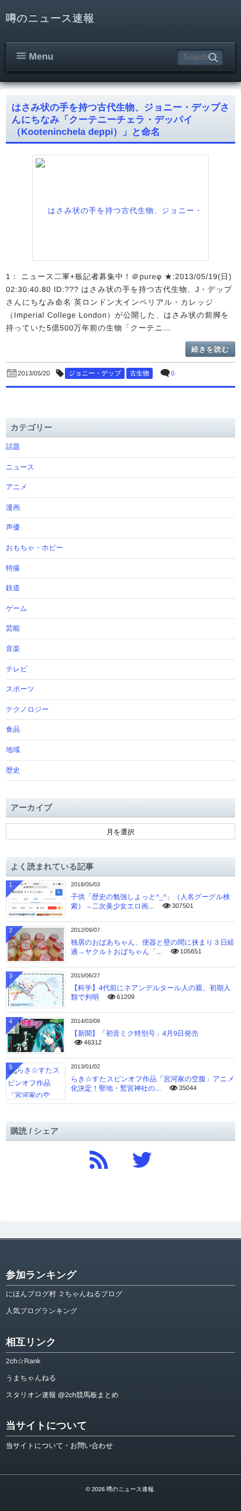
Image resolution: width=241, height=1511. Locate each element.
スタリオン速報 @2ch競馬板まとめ (62, 1395)
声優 (13, 527)
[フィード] (98, 1156)
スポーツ (20, 689)
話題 (13, 447)
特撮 (13, 568)
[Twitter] (142, 1156)
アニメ (16, 487)
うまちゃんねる (31, 1378)
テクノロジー (27, 709)
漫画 (13, 507)
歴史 (13, 770)
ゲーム (16, 608)
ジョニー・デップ (94, 373)
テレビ (16, 669)
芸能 (13, 628)
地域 (13, 750)
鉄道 (13, 588)
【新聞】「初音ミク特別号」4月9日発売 (134, 1033)
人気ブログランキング (41, 1311)
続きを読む (210, 349)
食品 (13, 729)
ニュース (20, 467)
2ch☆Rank (23, 1361)
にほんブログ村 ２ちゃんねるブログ (64, 1294)
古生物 (139, 373)
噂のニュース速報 (50, 18)
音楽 (13, 649)
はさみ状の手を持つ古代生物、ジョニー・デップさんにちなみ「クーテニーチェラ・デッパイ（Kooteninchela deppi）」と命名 (121, 120)
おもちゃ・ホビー (34, 548)
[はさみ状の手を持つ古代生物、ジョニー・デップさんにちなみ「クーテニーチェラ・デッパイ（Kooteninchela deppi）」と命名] (120, 207)
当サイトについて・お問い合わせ (59, 1446)
